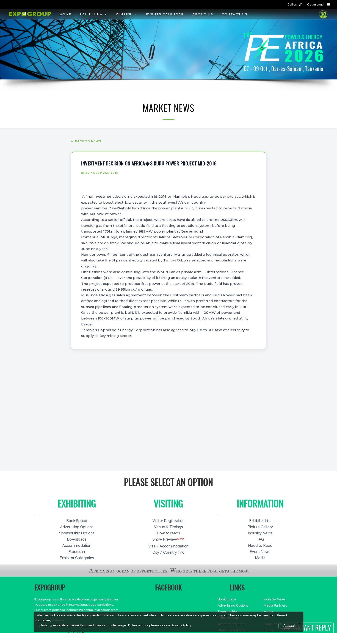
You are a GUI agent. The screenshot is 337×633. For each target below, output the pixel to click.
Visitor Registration (168, 521)
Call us (292, 4)
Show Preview (164, 539)
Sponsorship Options (76, 533)
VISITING (124, 14)
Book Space (76, 521)
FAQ (260, 539)
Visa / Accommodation (168, 546)
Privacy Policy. (182, 625)
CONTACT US (234, 14)
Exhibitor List (260, 521)
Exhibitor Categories (77, 558)
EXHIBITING (91, 14)
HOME (65, 14)
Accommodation (76, 545)
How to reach (168, 533)
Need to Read (260, 545)
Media (260, 558)
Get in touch (316, 4)
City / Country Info (168, 552)
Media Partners (275, 605)
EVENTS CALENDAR (165, 14)
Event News (260, 552)
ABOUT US (202, 14)
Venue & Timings (168, 527)
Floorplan (77, 552)
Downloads (76, 539)
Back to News (88, 141)
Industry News (260, 533)
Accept (289, 626)
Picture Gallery (260, 527)
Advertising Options (77, 527)
